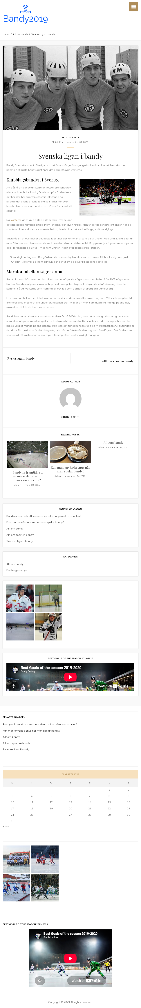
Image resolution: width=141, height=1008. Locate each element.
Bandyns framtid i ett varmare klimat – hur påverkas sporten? (27, 476)
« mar (6, 826)
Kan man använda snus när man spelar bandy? (70, 469)
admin (17, 484)
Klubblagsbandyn (16, 570)
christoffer (57, 142)
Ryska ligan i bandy (21, 358)
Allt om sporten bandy (118, 361)
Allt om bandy (20, 34)
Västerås (16, 220)
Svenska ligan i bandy (19, 541)
